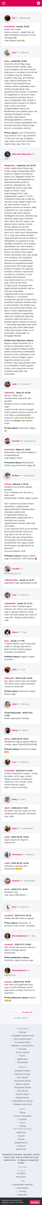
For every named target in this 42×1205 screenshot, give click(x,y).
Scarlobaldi (9, 770)
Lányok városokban (22, 1116)
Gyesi (6, 61)
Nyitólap (22, 1032)
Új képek (22, 1119)
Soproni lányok (22, 1094)
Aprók (22, 1055)
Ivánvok (7, 484)
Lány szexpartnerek (22, 1039)
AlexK (7, 889)
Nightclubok (22, 1059)
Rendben (35, 1202)
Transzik (21, 1139)
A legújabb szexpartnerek (22, 1035)
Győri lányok (22, 1077)
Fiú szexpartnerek (22, 1042)
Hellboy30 (9, 678)
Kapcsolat (22, 1194)
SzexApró (21, 1146)
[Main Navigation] (3, 3)
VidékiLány (21, 1132)
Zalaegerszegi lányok (22, 1104)
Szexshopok (22, 1062)
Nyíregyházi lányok (22, 1087)
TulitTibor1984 (11, 580)
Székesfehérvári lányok (22, 1101)
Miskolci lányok (22, 1084)
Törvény (22, 1191)
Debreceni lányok (22, 1074)
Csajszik (21, 1136)
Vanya (7, 739)
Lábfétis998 (10, 603)
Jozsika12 (8, 915)
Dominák (22, 1049)
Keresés (22, 1126)
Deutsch (22, 1177)
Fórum (22, 1122)
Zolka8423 (9, 392)
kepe (6, 641)
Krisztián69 (9, 26)
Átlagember (9, 165)
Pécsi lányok (22, 1091)
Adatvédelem (22, 1188)
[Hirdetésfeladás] (38, 3)
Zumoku (8, 982)
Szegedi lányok (22, 1097)
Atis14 (7, 808)
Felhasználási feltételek (22, 1184)
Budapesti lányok (22, 1070)
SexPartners (21, 1149)
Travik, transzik (22, 1052)
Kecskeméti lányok (22, 1081)
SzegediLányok (21, 1142)
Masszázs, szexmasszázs (22, 1045)
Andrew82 (9, 449)
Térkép (22, 1112)
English (21, 1173)
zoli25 (7, 837)
